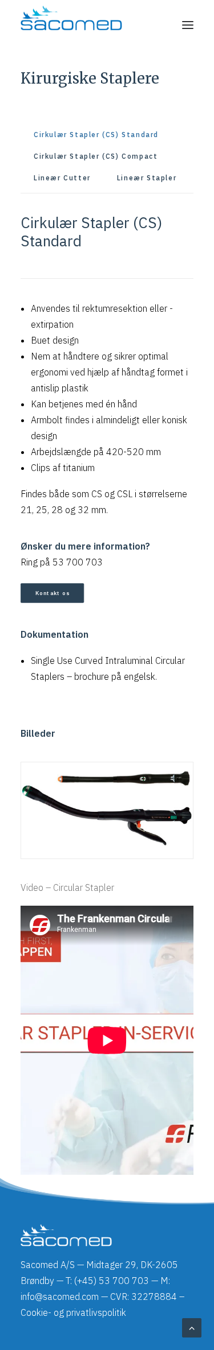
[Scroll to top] (191, 1326)
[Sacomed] (71, 25)
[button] (187, 25)
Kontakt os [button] (52, 592)
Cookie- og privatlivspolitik (73, 1312)
